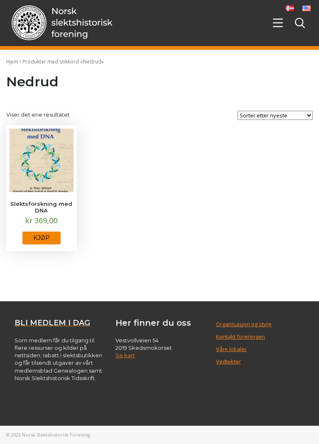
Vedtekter (228, 361)
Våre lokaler (231, 349)
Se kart (125, 355)
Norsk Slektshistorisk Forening (56, 435)
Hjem (12, 61)
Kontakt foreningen (240, 336)
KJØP (41, 238)
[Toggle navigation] (278, 23)
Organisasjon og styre (244, 324)
